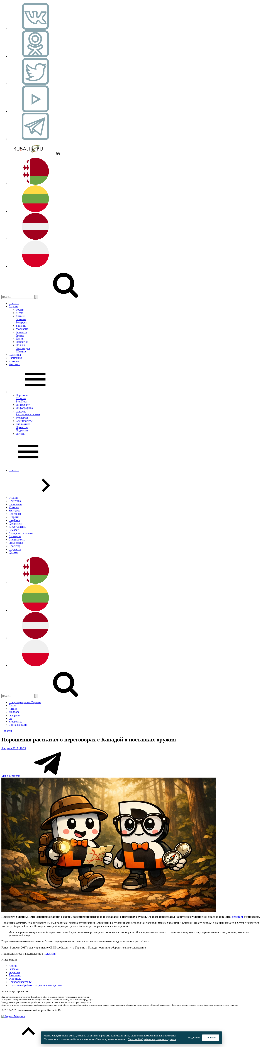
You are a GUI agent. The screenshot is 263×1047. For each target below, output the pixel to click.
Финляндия (23, 348)
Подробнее (194, 1037)
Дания (19, 338)
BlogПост (21, 401)
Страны (13, 306)
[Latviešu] (35, 238)
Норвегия (22, 341)
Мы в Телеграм (11, 775)
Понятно (211, 1037)
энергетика (15, 721)
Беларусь (21, 322)
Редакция (14, 972)
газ (10, 718)
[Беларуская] (35, 183)
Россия (20, 309)
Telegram (49, 953)
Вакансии (15, 975)
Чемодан (21, 411)
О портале (15, 978)
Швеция (21, 351)
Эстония (21, 319)
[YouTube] (35, 111)
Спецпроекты (24, 420)
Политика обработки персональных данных (35, 985)
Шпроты (21, 398)
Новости (14, 303)
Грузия (20, 335)
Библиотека (23, 424)
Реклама (14, 968)
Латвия (20, 316)
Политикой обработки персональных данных (152, 1039)
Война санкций (18, 724)
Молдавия (22, 328)
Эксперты (22, 417)
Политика (15, 354)
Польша (20, 344)
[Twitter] (35, 83)
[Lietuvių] (35, 211)
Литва (19, 312)
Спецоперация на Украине (25, 702)
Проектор (22, 427)
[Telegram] (35, 138)
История (14, 361)
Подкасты (22, 430)
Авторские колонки (28, 414)
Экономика (15, 357)
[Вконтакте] (35, 28)
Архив (13, 965)
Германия (21, 332)
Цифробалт (23, 404)
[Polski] (35, 266)
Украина (21, 325)
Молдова (14, 711)
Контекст (14, 364)
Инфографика (24, 407)
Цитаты (20, 433)
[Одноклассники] (35, 56)
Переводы (22, 395)
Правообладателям (20, 981)
